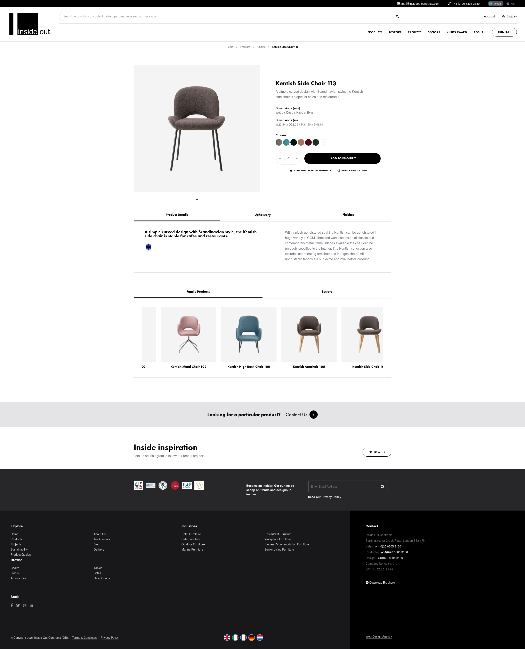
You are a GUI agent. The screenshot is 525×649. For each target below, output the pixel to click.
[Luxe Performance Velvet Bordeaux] (308, 142)
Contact (504, 32)
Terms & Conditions (84, 637)
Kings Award (457, 32)
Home (229, 46)
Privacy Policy (331, 497)
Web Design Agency (379, 636)
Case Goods (102, 578)
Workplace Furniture (278, 539)
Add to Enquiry (343, 158)
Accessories (18, 578)
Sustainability (19, 549)
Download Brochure (382, 582)
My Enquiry (509, 16)
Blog (96, 544)
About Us (100, 534)
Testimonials (102, 539)
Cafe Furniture (190, 539)
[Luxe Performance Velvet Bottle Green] (316, 142)
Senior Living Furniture (279, 549)
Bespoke (395, 32)
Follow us (377, 452)
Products (375, 32)
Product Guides (21, 554)
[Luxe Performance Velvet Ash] (279, 142)
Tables (98, 568)
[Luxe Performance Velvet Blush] (301, 142)
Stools (15, 573)
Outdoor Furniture (193, 544)
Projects (414, 32)
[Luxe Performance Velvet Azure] (286, 142)
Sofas (97, 573)
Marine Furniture (192, 549)
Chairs (261, 46)
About (478, 32)
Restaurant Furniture (278, 534)
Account (489, 16)
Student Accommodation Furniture (287, 544)
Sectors (434, 32)
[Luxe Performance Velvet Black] (293, 142)
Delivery (99, 549)
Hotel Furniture (191, 534)
